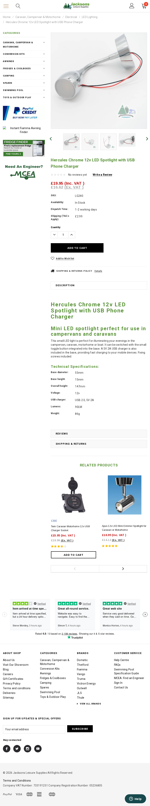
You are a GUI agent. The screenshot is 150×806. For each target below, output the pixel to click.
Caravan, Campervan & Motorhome (38, 17)
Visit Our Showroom (16, 664)
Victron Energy (86, 683)
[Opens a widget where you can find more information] (135, 799)
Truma (81, 678)
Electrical (71, 17)
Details (98, 271)
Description (65, 285)
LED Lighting (89, 17)
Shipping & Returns (71, 443)
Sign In (118, 682)
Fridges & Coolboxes (17, 68)
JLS (79, 692)
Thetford (82, 664)
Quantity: (56, 227)
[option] (99, 81)
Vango (81, 674)
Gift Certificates (13, 678)
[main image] (99, 81)
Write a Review (102, 174)
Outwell (82, 688)
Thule (80, 697)
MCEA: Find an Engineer (129, 678)
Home (7, 17)
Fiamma (82, 669)
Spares (7, 83)
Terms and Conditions (17, 780)
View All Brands (90, 704)
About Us (9, 660)
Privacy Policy (12, 683)
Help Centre (121, 660)
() (146, 4)
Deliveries (9, 692)
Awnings (8, 61)
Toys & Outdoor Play (17, 97)
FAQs (117, 664)
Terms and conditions (17, 688)
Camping (8, 76)
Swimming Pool (13, 90)
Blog (6, 669)
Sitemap (8, 697)
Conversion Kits (14, 54)
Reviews (62, 433)
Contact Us (121, 687)
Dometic (82, 660)
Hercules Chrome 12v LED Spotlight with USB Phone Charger (44, 22)
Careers (8, 674)
